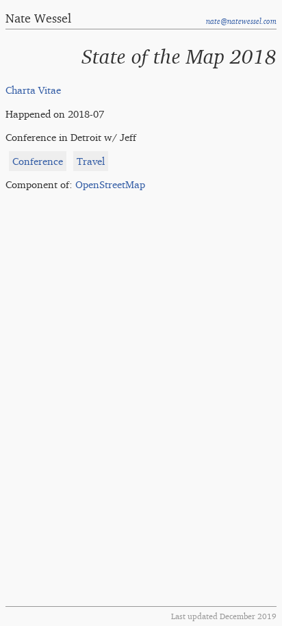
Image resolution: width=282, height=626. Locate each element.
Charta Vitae (33, 89)
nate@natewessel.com (241, 21)
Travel (91, 161)
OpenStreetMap (110, 184)
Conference (37, 161)
